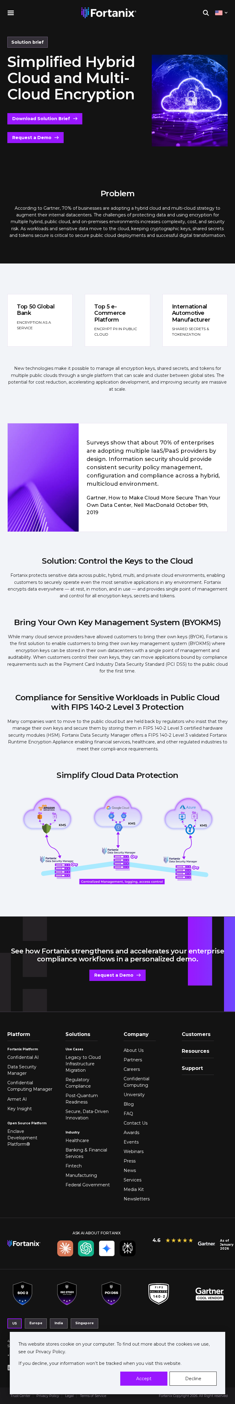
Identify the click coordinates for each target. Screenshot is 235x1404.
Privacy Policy (49, 1351)
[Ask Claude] (65, 1248)
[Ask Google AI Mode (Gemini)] (107, 1248)
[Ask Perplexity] (128, 1248)
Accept (143, 1378)
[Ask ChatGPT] (86, 1248)
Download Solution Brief (41, 118)
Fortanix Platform (22, 1049)
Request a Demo (31, 137)
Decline (193, 1378)
